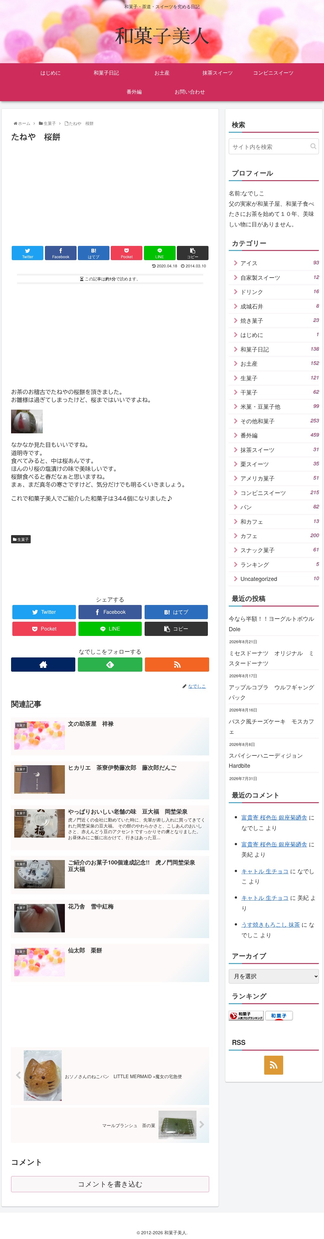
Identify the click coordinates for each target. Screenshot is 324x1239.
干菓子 (279, 392)
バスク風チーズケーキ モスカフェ (271, 726)
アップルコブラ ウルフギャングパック (271, 692)
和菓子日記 (279, 349)
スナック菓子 (279, 550)
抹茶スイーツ (279, 449)
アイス (279, 263)
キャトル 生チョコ (265, 871)
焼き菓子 (279, 320)
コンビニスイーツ (279, 492)
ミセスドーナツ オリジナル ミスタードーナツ (271, 658)
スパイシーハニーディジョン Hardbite (268, 760)
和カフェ (279, 521)
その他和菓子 (279, 421)
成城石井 (279, 306)
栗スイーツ (279, 464)
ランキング (279, 564)
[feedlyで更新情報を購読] (110, 664)
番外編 (279, 435)
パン (279, 507)
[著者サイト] (43, 664)
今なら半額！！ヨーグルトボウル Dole (274, 623)
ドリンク (279, 291)
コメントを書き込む (110, 1184)
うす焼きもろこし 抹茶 (270, 924)
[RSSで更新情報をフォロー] (177, 664)
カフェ (279, 535)
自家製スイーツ (279, 277)
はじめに (279, 334)
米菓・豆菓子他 (279, 406)
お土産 (279, 363)
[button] (313, 146)
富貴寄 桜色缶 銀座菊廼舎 (274, 817)
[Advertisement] (110, 191)
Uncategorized (279, 578)
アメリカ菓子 (279, 478)
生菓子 (22, 539)
